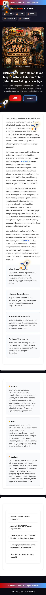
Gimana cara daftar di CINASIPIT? (20, 517)
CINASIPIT (25, 161)
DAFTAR (33, 14)
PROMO (9, 14)
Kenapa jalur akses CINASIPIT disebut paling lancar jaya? (23, 536)
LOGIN (21, 14)
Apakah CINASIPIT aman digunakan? (21, 527)
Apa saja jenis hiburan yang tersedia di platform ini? (22, 546)
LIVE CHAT (25, 19)
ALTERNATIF (10, 19)
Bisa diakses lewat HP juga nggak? (22, 555)
